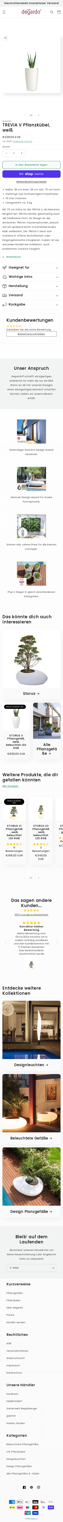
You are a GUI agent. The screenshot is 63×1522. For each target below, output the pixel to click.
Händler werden (15, 1322)
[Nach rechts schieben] (38, 115)
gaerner (11, 1415)
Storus (29, 693)
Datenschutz (14, 1372)
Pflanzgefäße (14, 1293)
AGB (8, 1343)
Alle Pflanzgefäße (47, 749)
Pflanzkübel (13, 1300)
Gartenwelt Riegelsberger (21, 1408)
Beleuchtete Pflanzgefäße (22, 1444)
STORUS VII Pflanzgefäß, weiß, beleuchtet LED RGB (40, 832)
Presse (10, 1315)
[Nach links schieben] (24, 115)
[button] (4, 12)
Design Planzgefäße (29, 1211)
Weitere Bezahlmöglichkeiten (31, 181)
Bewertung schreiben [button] (31, 334)
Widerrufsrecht (15, 1358)
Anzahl (6, 146)
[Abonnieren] (52, 1268)
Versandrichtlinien (17, 1351)
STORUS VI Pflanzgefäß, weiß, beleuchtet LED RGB (14, 832)
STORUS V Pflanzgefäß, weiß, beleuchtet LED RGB (16, 742)
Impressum (13, 1365)
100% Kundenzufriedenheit (31, 914)
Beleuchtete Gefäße (29, 1138)
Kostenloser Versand (22, 141)
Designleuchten (29, 1065)
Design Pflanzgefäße (19, 1466)
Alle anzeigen (10, 786)
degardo (34, 1519)
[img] (31, 910)
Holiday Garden (15, 1423)
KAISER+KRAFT (14, 1401)
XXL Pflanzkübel (15, 1451)
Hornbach (12, 1394)
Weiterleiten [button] (13, 257)
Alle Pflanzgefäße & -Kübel (22, 1473)
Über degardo (14, 1307)
